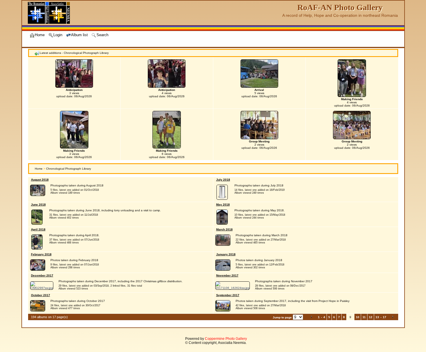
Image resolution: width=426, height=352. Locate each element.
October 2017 (40, 295)
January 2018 (226, 254)
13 (377, 317)
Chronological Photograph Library (68, 168)
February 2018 (41, 254)
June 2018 (38, 204)
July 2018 (223, 179)
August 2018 (40, 179)
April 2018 (38, 229)
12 (370, 317)
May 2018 (223, 204)
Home (39, 168)
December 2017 (42, 275)
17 (384, 317)
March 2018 (224, 229)
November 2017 (227, 275)
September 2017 (227, 295)
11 (364, 317)
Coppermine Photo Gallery (226, 339)
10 (357, 317)
